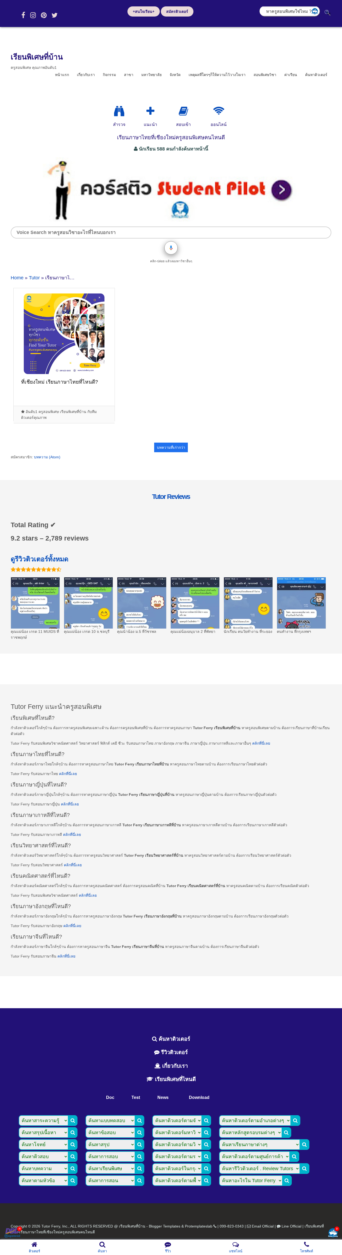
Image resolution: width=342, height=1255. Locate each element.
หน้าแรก (62, 75)
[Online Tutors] (218, 111)
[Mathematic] (150, 111)
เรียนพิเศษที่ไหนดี (174, 1079)
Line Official (291, 1226)
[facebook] (23, 15)
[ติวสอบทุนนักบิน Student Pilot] (171, 220)
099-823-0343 (232, 1226)
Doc (110, 1097)
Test (135, 1097)
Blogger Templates (164, 1226)
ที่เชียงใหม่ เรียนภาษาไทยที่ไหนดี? (59, 382)
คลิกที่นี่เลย (261, 743)
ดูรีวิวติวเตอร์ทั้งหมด (39, 559)
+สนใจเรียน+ (143, 11)
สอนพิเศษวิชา (265, 75)
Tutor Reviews (171, 496)
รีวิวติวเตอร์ (174, 1052)
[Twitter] (55, 15)
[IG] (33, 15)
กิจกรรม (109, 75)
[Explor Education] (119, 111)
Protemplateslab (198, 1226)
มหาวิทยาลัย (151, 75)
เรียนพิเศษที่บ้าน (37, 57)
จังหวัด (175, 75)
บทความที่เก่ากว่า (171, 447)
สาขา (128, 75)
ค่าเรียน (290, 75)
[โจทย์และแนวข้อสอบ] (333, 1233)
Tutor (34, 277)
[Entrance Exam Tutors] (183, 111)
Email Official (263, 1226)
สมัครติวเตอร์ (177, 11)
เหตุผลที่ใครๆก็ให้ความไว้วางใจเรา (217, 75)
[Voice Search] (171, 248)
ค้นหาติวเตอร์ (316, 75)
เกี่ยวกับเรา (86, 75)
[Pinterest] (43, 15)
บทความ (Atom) (47, 457)
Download (199, 1097)
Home (17, 277)
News (163, 1097)
